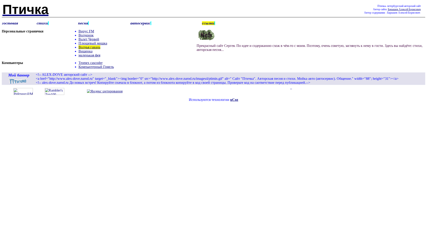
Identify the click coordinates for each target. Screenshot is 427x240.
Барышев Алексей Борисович (404, 9)
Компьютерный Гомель (96, 67)
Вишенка (86, 51)
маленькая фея (89, 55)
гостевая (10, 23)
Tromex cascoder (91, 63)
